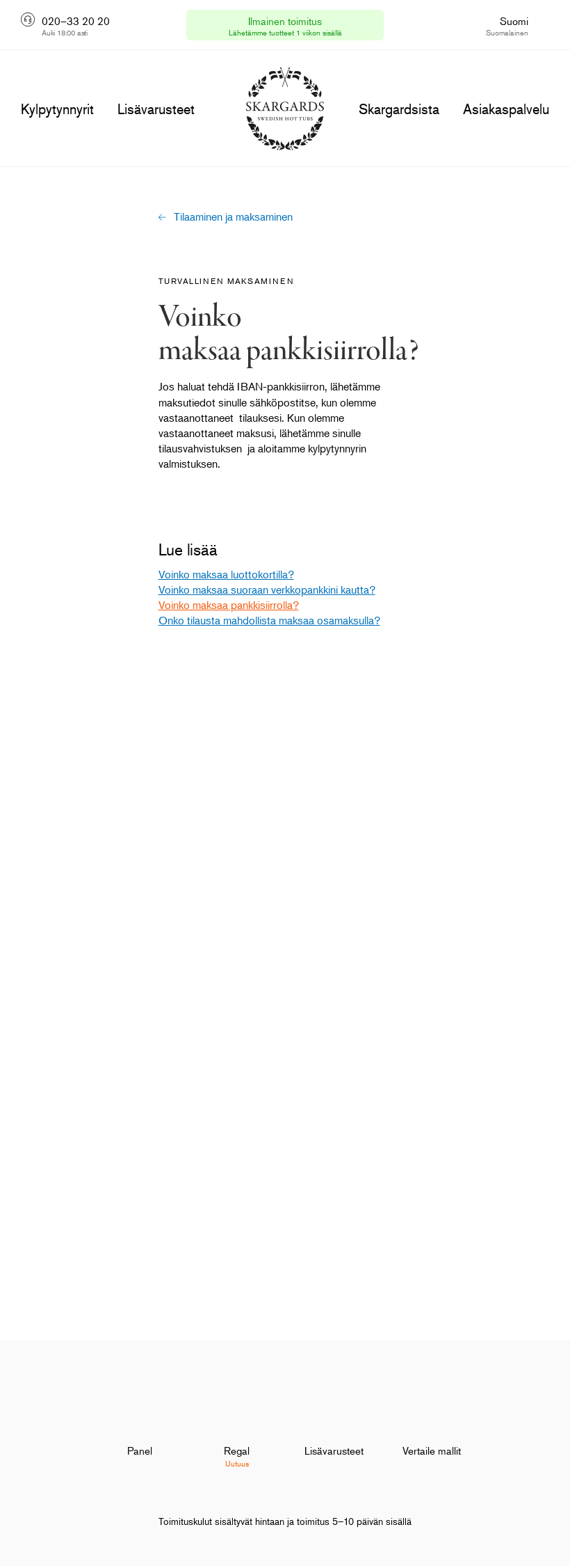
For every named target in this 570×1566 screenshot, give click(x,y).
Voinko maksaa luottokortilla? (226, 574)
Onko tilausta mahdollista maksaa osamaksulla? (269, 620)
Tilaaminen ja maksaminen (233, 216)
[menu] (57, 109)
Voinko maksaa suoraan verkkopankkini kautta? (266, 589)
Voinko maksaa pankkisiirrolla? (228, 605)
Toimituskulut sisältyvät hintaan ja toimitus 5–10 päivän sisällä (285, 1521)
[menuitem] (139, 1427)
